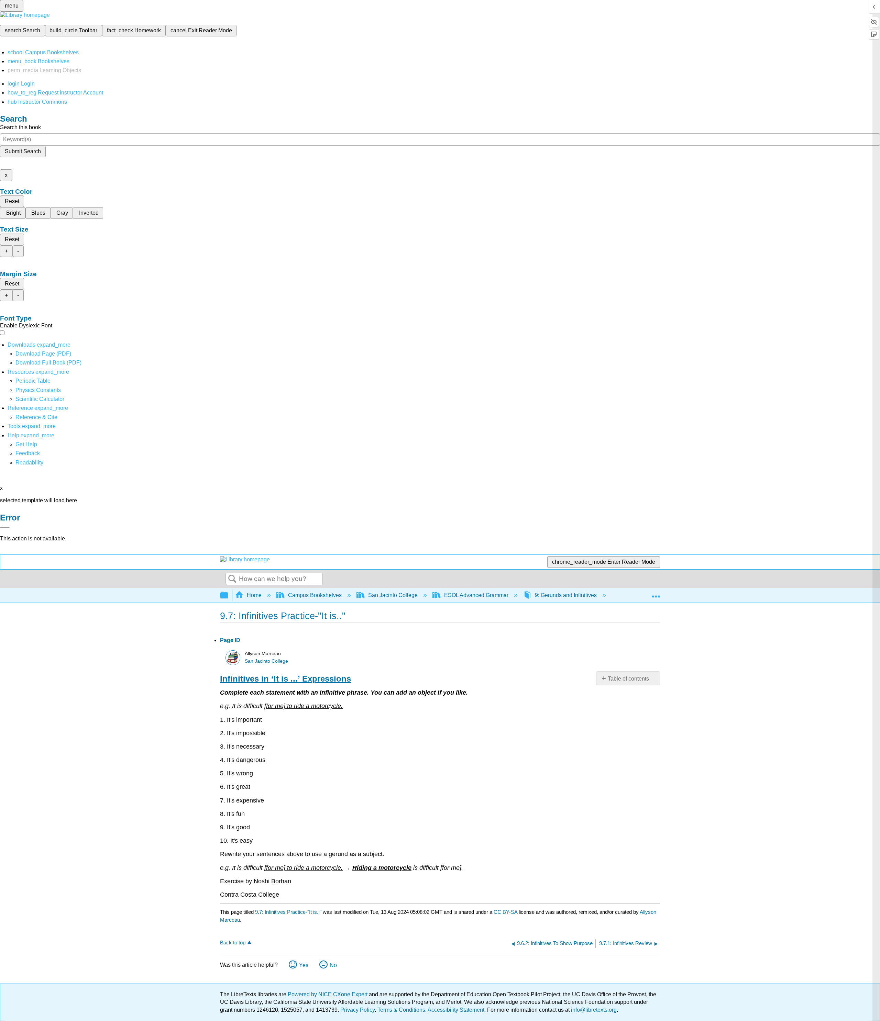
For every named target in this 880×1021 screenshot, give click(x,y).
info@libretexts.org (593, 1010)
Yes (303, 965)
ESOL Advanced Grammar (476, 595)
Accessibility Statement (456, 1010)
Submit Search (23, 151)
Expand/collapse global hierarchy (228, 595)
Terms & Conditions (401, 1010)
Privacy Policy (357, 1010)
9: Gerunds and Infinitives (566, 595)
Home (254, 595)
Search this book (20, 127)
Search (232, 579)
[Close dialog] (5, 527)
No (333, 965)
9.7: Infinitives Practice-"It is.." (288, 912)
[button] (27, 453)
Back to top (232, 942)
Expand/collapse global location (656, 593)
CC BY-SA (506, 912)
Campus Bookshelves (315, 595)
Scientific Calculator (39, 399)
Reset (12, 201)
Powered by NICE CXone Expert (328, 994)
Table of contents (628, 679)
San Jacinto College (393, 595)
